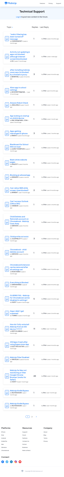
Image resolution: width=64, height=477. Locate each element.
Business (25, 447)
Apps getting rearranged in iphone (19, 132)
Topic (9, 27)
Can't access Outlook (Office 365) (19, 202)
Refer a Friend (26, 450)
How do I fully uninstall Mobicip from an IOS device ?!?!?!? (19, 326)
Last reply (44, 27)
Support (58, 3)
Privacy (46, 441)
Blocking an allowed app (20, 175)
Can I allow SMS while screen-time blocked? (19, 189)
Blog (45, 435)
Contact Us (25, 441)
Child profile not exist (19, 236)
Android (3, 438)
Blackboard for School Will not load (19, 145)
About (45, 432)
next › (36, 416)
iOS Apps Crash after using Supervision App (19, 343)
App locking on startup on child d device (19, 117)
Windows (4, 447)
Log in (18, 17)
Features (42, 3)
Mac (2, 444)
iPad (2, 435)
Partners (24, 438)
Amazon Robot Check (19, 103)
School (24, 444)
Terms (45, 438)
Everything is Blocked (19, 282)
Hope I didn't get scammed (17, 312)
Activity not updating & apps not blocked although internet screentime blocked (20, 55)
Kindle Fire (4, 441)
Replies (35, 27)
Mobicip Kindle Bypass (19, 390)
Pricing (50, 3)
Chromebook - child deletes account (18, 250)
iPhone (3, 432)
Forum (24, 435)
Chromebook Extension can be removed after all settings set (20, 267)
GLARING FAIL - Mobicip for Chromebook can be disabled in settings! (20, 297)
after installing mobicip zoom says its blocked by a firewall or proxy (20, 72)
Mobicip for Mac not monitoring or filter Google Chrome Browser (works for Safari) (18, 375)
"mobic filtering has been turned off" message (18, 36)
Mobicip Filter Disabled (19, 357)
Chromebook (5, 450)
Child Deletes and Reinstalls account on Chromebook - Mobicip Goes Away (19, 220)
